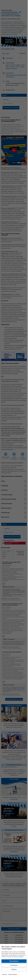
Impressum (4, 974)
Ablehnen (14, 969)
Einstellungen (14, 965)
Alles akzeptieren (14, 961)
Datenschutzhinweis (12, 974)
